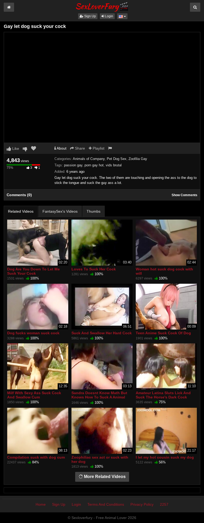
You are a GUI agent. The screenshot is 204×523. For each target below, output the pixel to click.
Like (15, 148)
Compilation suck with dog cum (36, 457)
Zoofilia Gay (138, 159)
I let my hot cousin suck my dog (165, 457)
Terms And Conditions (105, 504)
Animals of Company (89, 159)
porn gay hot (94, 165)
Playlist (98, 148)
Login (108, 16)
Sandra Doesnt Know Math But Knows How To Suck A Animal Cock (99, 397)
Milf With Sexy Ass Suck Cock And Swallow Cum (34, 395)
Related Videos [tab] (20, 211)
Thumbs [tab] (93, 211)
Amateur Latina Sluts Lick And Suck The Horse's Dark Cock (163, 395)
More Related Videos (104, 476)
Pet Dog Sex (116, 159)
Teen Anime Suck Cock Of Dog (163, 333)
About (61, 148)
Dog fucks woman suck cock (33, 333)
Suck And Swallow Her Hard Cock (101, 333)
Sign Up (89, 16)
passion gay (73, 165)
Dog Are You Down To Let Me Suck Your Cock (33, 271)
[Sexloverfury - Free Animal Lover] (102, 6)
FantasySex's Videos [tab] (60, 211)
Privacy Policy (142, 504)
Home (41, 504)
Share (79, 148)
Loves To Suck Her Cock (93, 269)
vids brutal (114, 165)
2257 (164, 504)
